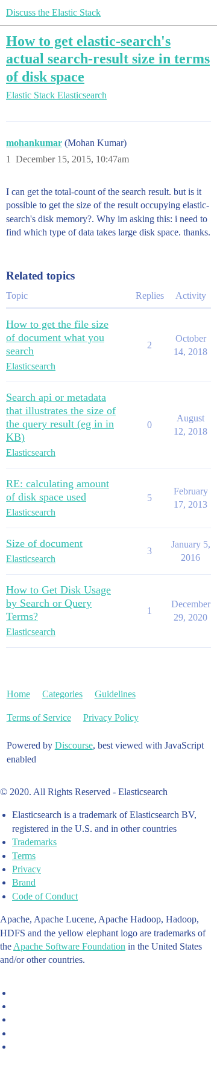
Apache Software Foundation (69, 946)
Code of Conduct (45, 896)
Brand (24, 882)
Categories (62, 694)
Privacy (26, 869)
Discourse (74, 745)
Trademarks (34, 842)
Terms (24, 856)
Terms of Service (39, 717)
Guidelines (115, 694)
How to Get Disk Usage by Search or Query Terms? (58, 603)
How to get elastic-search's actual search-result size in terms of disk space (108, 58)
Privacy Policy (111, 717)
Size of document (44, 543)
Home (18, 694)
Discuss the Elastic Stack (53, 12)
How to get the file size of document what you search (57, 337)
